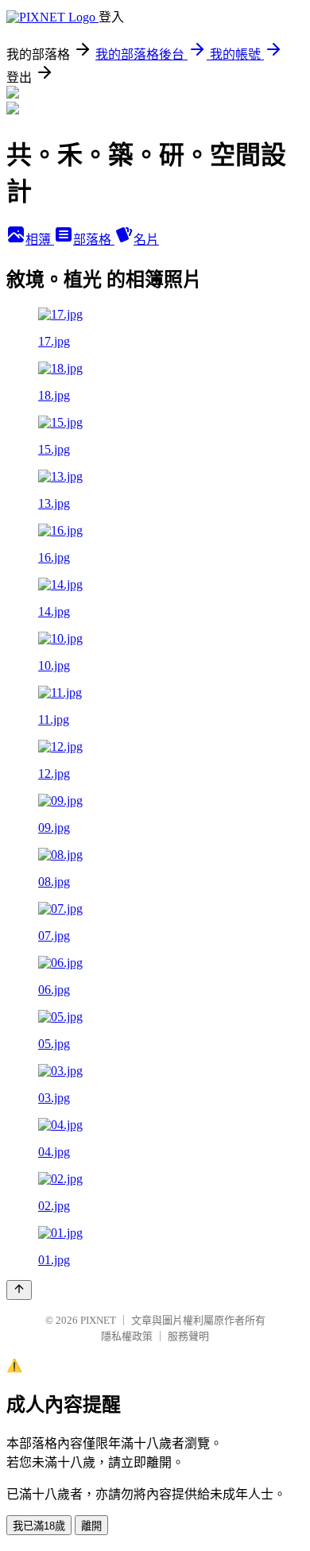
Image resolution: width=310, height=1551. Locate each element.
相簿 (39, 239)
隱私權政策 (127, 1336)
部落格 (93, 239)
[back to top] (19, 1290)
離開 (91, 1526)
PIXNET (98, 1320)
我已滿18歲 (39, 1526)
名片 (146, 239)
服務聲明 (188, 1336)
